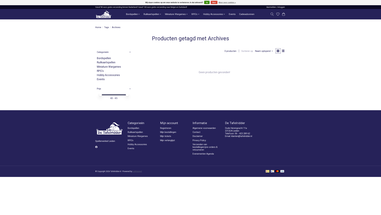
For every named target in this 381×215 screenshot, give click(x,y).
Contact (196, 132)
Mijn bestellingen (168, 132)
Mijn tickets (165, 136)
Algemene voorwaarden (204, 128)
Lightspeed (137, 171)
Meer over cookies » (227, 2)
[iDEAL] (267, 171)
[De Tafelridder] (103, 14)
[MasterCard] (277, 171)
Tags (106, 27)
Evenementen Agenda (203, 153)
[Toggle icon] (272, 14)
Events (232, 14)
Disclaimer (198, 136)
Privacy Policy (199, 140)
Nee (214, 2)
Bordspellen (104, 58)
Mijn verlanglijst (167, 140)
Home (98, 27)
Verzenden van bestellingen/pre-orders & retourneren (205, 147)
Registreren (165, 128)
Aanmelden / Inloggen (275, 7)
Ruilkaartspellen (106, 62)
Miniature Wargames (109, 66)
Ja (207, 2)
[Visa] (282, 171)
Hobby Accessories (108, 75)
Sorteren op (247, 51)
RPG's (100, 70)
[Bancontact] (272, 171)
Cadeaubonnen (246, 14)
